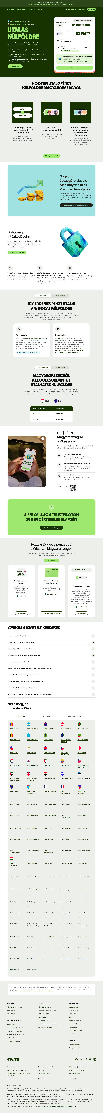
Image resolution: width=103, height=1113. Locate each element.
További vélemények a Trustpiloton (51, 528)
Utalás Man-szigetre (66, 863)
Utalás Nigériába (14, 902)
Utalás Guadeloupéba (84, 804)
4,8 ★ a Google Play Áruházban (22, 24)
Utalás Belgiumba (15, 739)
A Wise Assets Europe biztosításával (79, 570)
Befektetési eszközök (14, 1041)
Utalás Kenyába (48, 839)
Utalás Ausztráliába (49, 728)
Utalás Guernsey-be (15, 815)
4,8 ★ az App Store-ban (20, 21)
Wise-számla (11, 1024)
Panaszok (41, 1070)
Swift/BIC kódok (43, 1014)
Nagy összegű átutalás (14, 1031)
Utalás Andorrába (15, 728)
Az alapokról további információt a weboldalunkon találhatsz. (35, 991)
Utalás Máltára (48, 863)
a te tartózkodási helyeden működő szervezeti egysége (57, 1106)
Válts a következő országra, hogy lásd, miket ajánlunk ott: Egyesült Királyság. (51, 4)
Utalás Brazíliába (48, 739)
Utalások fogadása (13, 1038)
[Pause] (42, 438)
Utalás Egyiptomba (49, 778)
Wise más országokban (76, 1070)
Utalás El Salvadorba (67, 778)
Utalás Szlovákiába (83, 937)
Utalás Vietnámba (15, 969)
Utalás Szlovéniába (15, 948)
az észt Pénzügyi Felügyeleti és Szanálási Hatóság (33, 1101)
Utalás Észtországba (84, 778)
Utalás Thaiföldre (66, 948)
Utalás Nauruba (48, 889)
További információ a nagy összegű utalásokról (75, 61)
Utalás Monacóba (15, 889)
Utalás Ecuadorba (66, 765)
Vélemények (73, 1034)
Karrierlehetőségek (75, 1020)
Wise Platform (11, 1014)
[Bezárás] (94, 3)
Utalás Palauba (82, 902)
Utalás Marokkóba (83, 863)
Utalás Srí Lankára (15, 937)
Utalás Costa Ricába (49, 752)
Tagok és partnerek (75, 1030)
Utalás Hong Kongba (50, 815)
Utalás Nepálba (82, 889)
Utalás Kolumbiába (83, 839)
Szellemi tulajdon (74, 1073)
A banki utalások (60, 338)
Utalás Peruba (31, 913)
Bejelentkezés (82, 9)
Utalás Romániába (83, 913)
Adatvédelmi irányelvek (45, 1067)
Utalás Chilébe (14, 752)
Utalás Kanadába (15, 839)
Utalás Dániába (82, 752)
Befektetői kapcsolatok (76, 1024)
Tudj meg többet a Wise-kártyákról (51, 613)
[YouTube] (90, 1059)
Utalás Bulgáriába (83, 739)
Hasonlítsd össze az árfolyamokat (49, 1024)
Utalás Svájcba (31, 937)
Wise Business (11, 1010)
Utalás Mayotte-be (49, 876)
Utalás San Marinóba (67, 924)
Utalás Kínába (65, 839)
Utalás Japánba (65, 828)
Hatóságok (72, 1079)
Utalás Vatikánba (82, 958)
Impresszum (11, 1079)
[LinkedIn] (94, 1059)
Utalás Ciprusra (31, 752)
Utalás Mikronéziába (84, 876)
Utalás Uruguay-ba (66, 958)
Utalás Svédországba (50, 937)
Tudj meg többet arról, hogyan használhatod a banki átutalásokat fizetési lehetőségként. (70, 350)
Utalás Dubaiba (48, 765)
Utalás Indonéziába (15, 828)
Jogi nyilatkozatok (13, 1067)
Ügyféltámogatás (74, 1044)
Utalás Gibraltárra (32, 804)
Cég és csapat (73, 1007)
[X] (81, 1059)
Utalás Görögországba (50, 804)
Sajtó (70, 1017)
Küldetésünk (73, 1027)
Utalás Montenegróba (33, 889)
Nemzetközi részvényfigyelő (47, 1010)
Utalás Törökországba (84, 948)
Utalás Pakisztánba (66, 902)
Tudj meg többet (21, 613)
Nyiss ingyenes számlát (51, 156)
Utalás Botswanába (32, 739)
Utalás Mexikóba (65, 876)
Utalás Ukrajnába (49, 958)
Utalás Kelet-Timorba (33, 839)
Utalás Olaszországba (50, 902)
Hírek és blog (73, 1010)
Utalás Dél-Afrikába (15, 765)
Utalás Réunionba (66, 913)
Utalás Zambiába (31, 969)
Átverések (41, 1079)
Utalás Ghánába (14, 804)
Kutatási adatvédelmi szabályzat (17, 1070)
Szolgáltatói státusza (76, 1048)
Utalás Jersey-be (82, 828)
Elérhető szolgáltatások (45, 1027)
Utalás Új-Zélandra (32, 958)
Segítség (73, 9)
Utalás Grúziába (65, 804)
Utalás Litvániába (66, 850)
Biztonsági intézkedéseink (16, 252)
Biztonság (72, 1014)
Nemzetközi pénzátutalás (15, 1028)
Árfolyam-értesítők (44, 1020)
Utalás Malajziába (32, 863)
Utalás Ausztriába (66, 728)
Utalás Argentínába (32, 728)
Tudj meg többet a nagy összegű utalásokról (76, 205)
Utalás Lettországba (33, 850)
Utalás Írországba (32, 828)
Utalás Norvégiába (32, 902)
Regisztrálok (91, 9)
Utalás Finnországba (50, 791)
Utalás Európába (14, 791)
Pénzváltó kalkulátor (44, 1007)
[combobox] (59, 25)
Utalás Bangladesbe (83, 728)
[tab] (42, 295)
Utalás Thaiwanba (32, 948)
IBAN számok (42, 1017)
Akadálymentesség (44, 1073)
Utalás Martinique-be (33, 876)
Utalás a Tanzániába (49, 948)
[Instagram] (86, 1059)
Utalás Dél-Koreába (32, 765)
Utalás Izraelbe (48, 828)
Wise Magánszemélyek (14, 1007)
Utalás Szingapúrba (66, 937)
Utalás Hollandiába (32, 815)
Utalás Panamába (15, 913)
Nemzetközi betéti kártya (15, 1034)
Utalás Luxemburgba (84, 850)
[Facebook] (76, 1059)
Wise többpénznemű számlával (36, 338)
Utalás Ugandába (15, 958)
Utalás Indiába (82, 815)
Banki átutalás (61, 335)
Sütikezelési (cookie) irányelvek (79, 1067)
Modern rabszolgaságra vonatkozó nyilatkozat (18, 1074)
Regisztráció (15, 66)
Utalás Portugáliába (49, 913)
